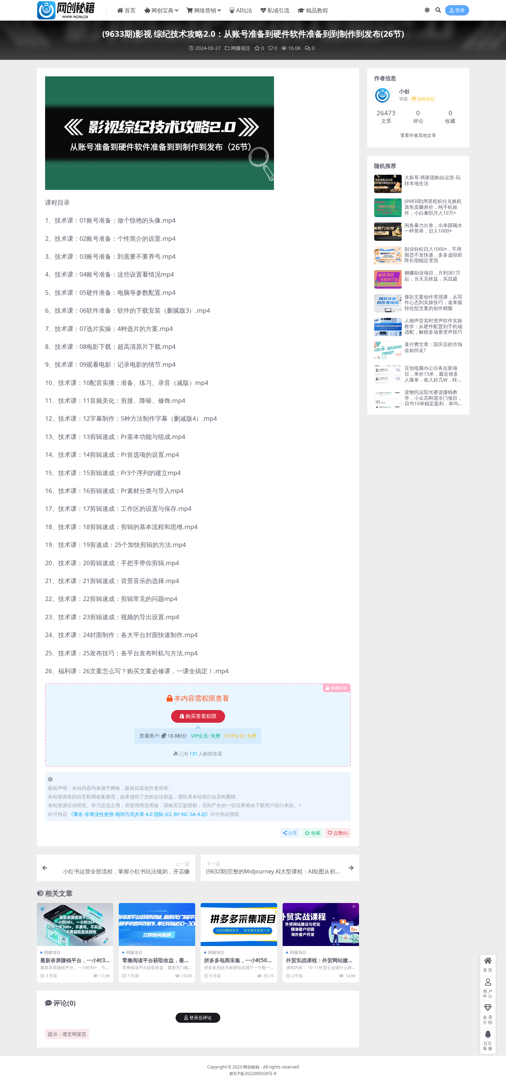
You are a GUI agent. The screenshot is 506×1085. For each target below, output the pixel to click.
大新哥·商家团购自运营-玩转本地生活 (432, 180)
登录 (460, 10)
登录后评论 (200, 1017)
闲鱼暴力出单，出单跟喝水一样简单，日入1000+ (433, 228)
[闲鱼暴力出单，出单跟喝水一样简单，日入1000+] (388, 232)
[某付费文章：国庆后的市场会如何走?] (388, 351)
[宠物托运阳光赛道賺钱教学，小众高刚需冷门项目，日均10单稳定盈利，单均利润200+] (388, 398)
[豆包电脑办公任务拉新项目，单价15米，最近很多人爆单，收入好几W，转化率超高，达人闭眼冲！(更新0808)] (388, 374)
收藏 (315, 833)
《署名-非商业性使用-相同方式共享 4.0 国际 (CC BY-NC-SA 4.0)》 (139, 814)
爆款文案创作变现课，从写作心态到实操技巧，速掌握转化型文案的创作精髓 (433, 302)
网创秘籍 (251, 1067)
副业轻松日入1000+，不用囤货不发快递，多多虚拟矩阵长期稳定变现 (433, 255)
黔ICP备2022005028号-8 (253, 1073)
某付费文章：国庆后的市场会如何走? (433, 347)
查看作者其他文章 (418, 135)
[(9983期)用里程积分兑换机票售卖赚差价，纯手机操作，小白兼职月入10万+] (388, 207)
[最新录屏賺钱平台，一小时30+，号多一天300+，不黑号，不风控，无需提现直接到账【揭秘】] (75, 924)
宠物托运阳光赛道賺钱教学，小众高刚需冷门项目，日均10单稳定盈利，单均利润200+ (433, 400)
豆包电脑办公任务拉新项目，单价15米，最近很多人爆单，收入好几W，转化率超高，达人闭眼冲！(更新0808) (433, 379)
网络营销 (205, 10)
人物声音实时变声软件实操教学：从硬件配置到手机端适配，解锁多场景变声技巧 (433, 326)
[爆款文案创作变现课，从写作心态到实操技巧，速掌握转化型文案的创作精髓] (388, 303)
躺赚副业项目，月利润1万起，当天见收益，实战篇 (432, 275)
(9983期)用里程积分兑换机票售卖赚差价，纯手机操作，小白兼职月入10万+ (433, 207)
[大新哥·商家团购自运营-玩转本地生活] (388, 184)
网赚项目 (240, 48)
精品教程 (317, 10)
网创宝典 (162, 10)
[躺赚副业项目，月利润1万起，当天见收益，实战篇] (388, 279)
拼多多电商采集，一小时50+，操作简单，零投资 (235, 963)
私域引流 (278, 10)
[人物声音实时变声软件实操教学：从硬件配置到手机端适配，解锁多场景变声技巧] (388, 327)
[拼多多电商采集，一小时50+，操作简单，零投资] (239, 924)
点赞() (341, 833)
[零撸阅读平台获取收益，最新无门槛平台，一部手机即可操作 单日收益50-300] (157, 924)
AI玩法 (244, 10)
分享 (292, 833)
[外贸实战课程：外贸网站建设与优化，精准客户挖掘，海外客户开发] (321, 924)
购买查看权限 (201, 716)
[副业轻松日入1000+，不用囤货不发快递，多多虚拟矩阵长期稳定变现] (388, 255)
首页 (130, 10)
